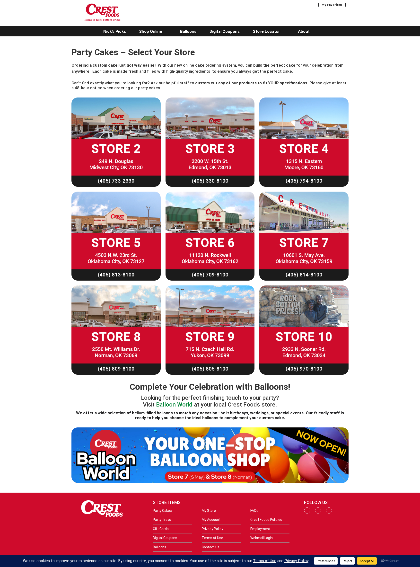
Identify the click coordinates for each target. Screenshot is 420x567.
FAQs (254, 511)
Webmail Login (261, 538)
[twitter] (329, 512)
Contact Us (210, 547)
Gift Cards (161, 529)
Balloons (159, 547)
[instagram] (318, 512)
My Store (209, 511)
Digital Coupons (165, 538)
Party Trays (162, 520)
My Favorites (332, 5)
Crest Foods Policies (266, 520)
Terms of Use (212, 538)
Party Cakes (162, 511)
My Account (211, 520)
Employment (260, 529)
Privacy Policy (212, 529)
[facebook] (307, 512)
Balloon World (174, 404)
